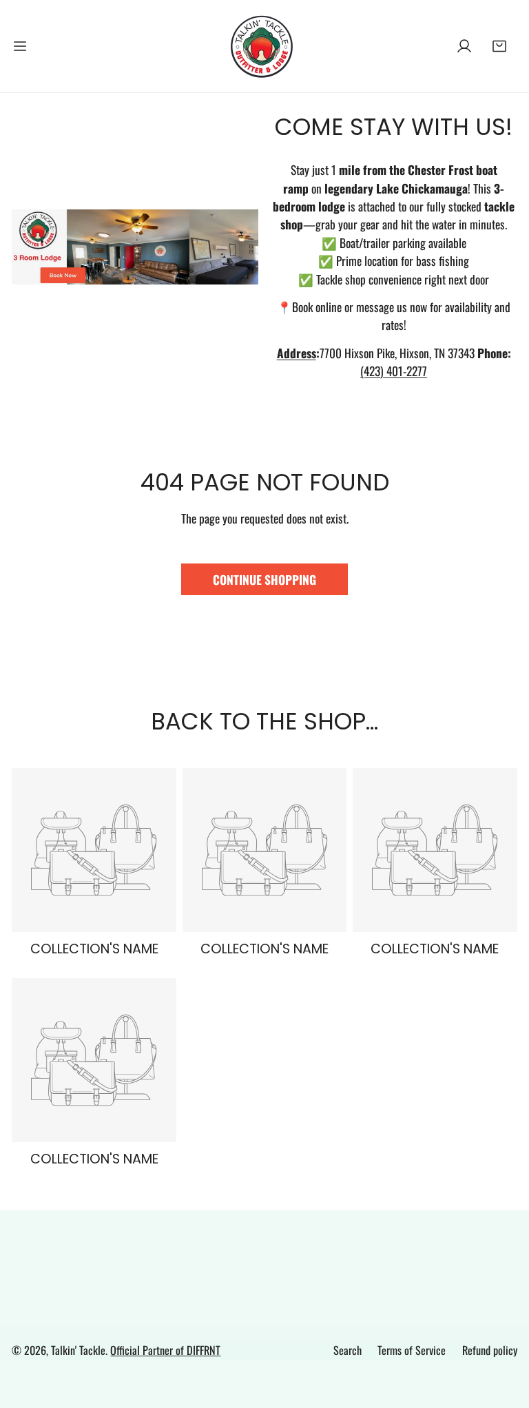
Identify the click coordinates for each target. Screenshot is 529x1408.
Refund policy (489, 1350)
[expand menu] (20, 46)
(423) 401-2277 (393, 371)
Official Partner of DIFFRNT (165, 1350)
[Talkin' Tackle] (264, 46)
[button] (499, 45)
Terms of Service (411, 1350)
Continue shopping (264, 579)
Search (347, 1350)
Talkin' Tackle (78, 1350)
